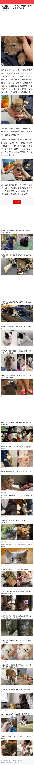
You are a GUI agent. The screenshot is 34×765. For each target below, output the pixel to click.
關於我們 (3, 762)
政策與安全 (8, 762)
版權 (17, 762)
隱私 (15, 762)
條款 (12, 762)
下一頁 (17, 201)
